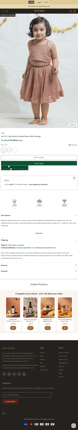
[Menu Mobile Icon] (2, 11)
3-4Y (15, 150)
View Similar (72, 125)
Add (13, 328)
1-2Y (3, 150)
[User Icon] (70, 11)
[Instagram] (14, 374)
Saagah (39, 2)
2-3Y (9, 150)
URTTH (47, 2)
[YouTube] (24, 374)
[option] (39, 71)
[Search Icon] (8, 11)
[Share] (75, 121)
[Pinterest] (19, 374)
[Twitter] (9, 374)
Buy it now (39, 164)
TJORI (31, 2)
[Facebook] (4, 374)
